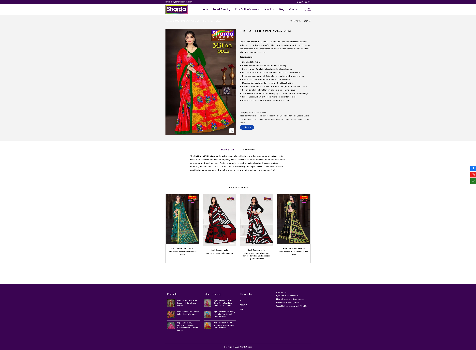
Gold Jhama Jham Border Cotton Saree (182, 253)
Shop (242, 300)
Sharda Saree (258, 119)
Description (227, 149)
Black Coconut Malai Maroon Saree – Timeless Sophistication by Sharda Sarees (256, 256)
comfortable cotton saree (256, 116)
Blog (241, 309)
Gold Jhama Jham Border (182, 248)
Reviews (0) (248, 149)
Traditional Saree (288, 119)
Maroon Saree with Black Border (219, 253)
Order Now (247, 127)
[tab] (227, 149)
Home (168, 21)
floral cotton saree (289, 116)
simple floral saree (272, 119)
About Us (244, 305)
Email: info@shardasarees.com (178, 2)
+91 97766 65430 (303, 2)
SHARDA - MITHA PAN (181, 21)
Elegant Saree (275, 116)
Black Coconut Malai (219, 250)
